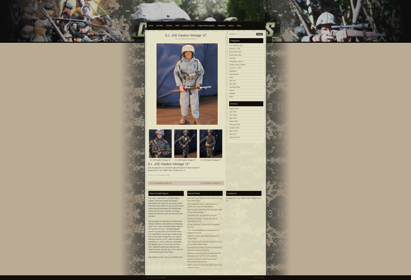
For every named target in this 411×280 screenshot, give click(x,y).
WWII (177, 26)
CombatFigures (193, 38)
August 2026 (234, 109)
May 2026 (233, 118)
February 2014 (234, 137)
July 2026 (233, 112)
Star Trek (232, 81)
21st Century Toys (236, 45)
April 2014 (233, 134)
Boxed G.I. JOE (234, 49)
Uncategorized (234, 87)
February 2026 (234, 125)
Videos (231, 26)
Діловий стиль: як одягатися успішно (202, 216)
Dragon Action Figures (206, 26)
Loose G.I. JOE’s (189, 26)
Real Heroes (233, 74)
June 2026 (233, 115)
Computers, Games (236, 61)
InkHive (163, 278)
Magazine (221, 26)
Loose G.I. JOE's (165, 175)
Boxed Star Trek (235, 52)
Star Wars (232, 84)
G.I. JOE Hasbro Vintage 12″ (160, 183)
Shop (239, 26)
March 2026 (233, 121)
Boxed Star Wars (235, 55)
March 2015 (233, 131)
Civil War (159, 26)
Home (151, 26)
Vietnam (169, 26)
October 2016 (234, 128)
